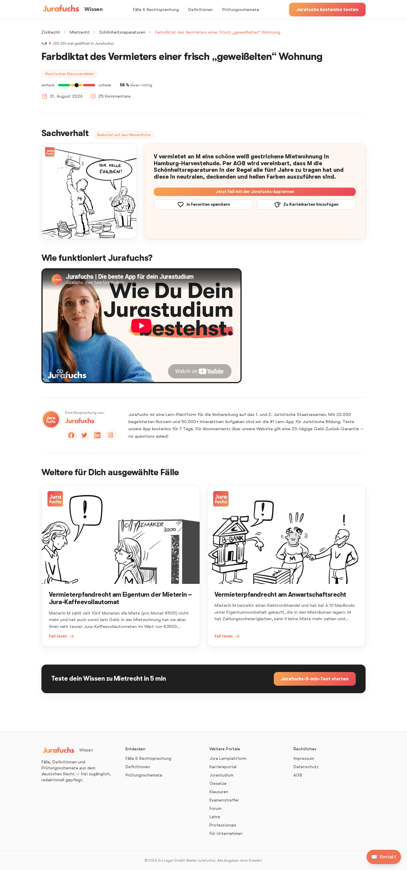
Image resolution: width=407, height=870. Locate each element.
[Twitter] (84, 435)
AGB (297, 775)
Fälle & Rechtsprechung (156, 9)
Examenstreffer (224, 800)
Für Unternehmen (226, 833)
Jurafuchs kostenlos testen (327, 9)
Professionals (222, 825)
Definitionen (200, 9)
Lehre (214, 816)
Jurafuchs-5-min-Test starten (315, 679)
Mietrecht (80, 32)
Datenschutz (306, 766)
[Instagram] (110, 435)
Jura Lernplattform (227, 758)
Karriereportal (223, 766)
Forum (215, 808)
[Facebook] (71, 435)
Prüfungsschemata (240, 9)
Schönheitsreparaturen (122, 32)
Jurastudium (221, 775)
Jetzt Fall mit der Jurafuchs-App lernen (254, 191)
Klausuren (218, 791)
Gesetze (217, 783)
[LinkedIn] (97, 435)
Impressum (303, 758)
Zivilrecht (50, 32)
